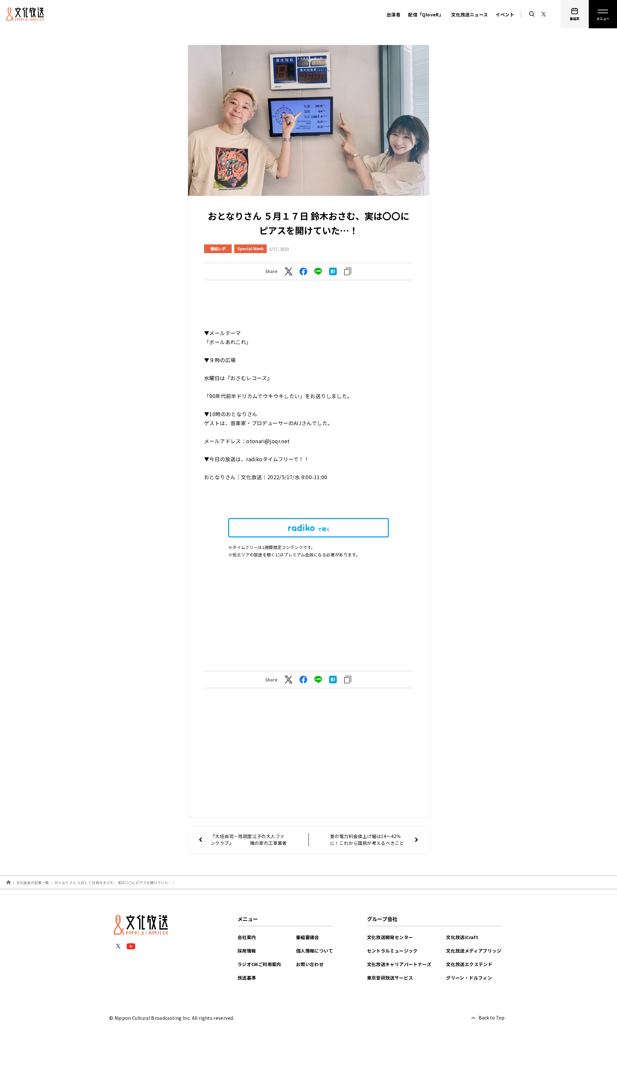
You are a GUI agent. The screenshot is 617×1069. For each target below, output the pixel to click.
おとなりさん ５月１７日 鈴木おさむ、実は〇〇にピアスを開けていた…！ (115, 882)
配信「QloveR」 (425, 14)
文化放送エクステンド (469, 964)
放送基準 (246, 977)
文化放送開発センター (390, 937)
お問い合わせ (310, 964)
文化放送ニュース (469, 14)
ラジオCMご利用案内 (259, 964)
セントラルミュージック (392, 950)
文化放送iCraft (462, 937)
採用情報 (246, 950)
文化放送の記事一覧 (32, 882)
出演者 (393, 14)
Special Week (250, 248)
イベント (505, 14)
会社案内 (246, 937)
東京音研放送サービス (390, 977)
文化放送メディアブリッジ (473, 950)
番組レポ (218, 248)
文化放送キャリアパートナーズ (399, 964)
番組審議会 (307, 937)
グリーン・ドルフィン (469, 977)
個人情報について (314, 950)
